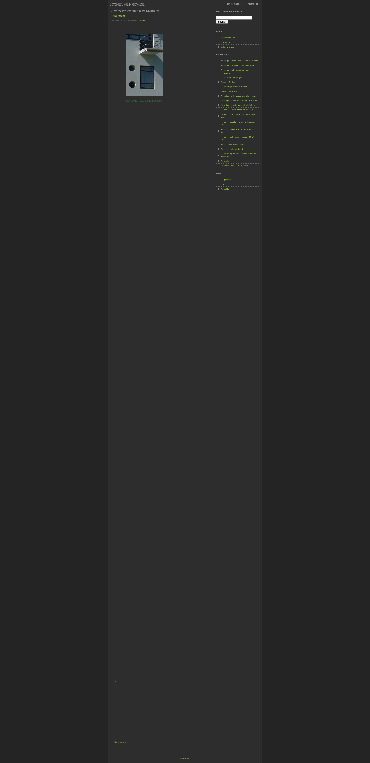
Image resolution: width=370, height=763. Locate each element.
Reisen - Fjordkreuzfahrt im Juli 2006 (237, 110)
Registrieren (226, 180)
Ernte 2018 (233, 4)
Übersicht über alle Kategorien (234, 166)
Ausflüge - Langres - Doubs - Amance (237, 65)
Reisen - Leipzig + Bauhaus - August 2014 (237, 130)
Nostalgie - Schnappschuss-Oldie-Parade (239, 96)
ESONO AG (226, 42)
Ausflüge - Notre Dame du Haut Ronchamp (235, 71)
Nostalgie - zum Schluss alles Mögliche (238, 105)
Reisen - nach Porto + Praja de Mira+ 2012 (237, 138)
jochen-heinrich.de (127, 4)
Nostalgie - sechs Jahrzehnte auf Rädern (239, 100)
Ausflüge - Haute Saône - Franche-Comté (239, 61)
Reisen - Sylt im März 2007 (233, 144)
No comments (120, 742)
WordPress (184, 758)
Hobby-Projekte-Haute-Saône (234, 87)
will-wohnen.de (227, 47)
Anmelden (225, 189)
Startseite (140, 21)
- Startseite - (252, 4)
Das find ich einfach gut (231, 77)
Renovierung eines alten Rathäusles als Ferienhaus (238, 155)
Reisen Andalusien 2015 (232, 149)
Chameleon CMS (228, 38)
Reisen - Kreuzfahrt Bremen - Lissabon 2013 (238, 123)
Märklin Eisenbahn (229, 91)
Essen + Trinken (228, 82)
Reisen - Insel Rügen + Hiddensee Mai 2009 (238, 115)
